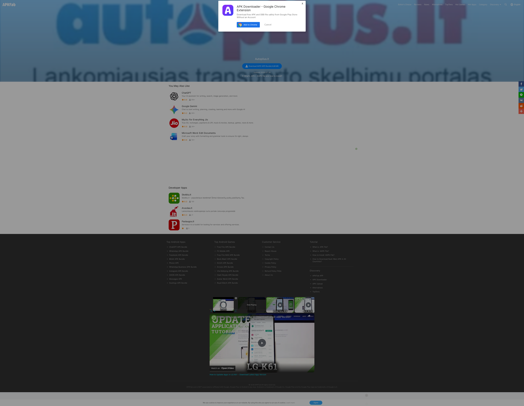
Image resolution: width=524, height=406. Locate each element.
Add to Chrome (250, 25)
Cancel (267, 25)
